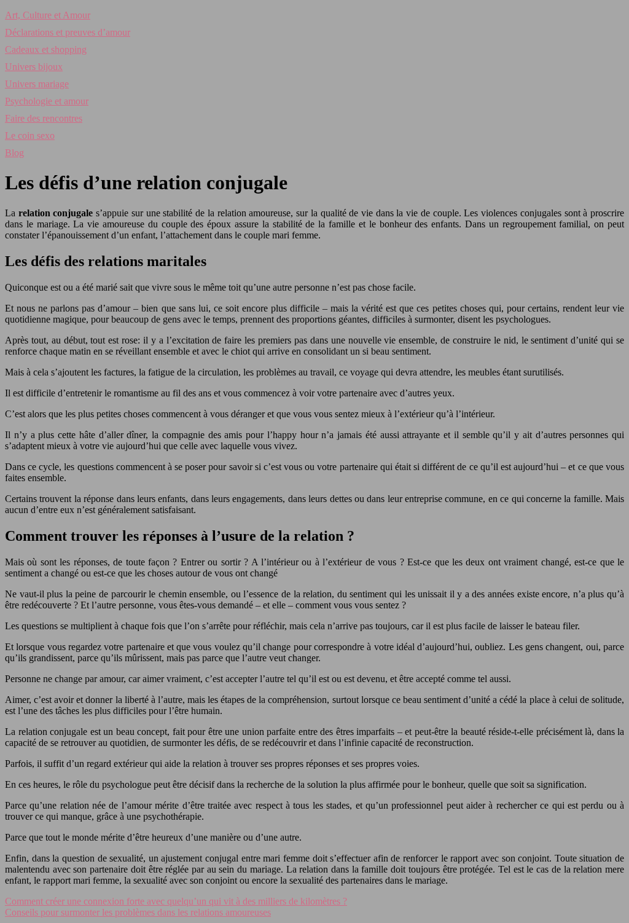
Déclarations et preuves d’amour (67, 32)
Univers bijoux (34, 66)
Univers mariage (37, 84)
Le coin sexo (30, 135)
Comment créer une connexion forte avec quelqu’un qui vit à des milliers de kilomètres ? (176, 901)
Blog (14, 152)
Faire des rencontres (43, 118)
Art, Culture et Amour (47, 15)
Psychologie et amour (46, 101)
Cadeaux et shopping (46, 49)
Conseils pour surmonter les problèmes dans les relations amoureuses (138, 912)
